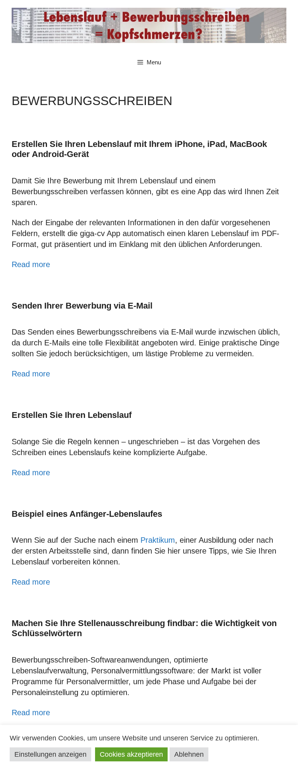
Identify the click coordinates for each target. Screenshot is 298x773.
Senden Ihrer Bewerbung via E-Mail (82, 306)
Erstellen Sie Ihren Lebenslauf (72, 415)
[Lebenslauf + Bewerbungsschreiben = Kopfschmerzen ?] (149, 25)
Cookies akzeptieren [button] (131, 754)
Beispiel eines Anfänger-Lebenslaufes (87, 514)
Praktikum (157, 540)
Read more (31, 264)
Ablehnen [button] (189, 754)
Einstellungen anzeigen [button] (50, 754)
